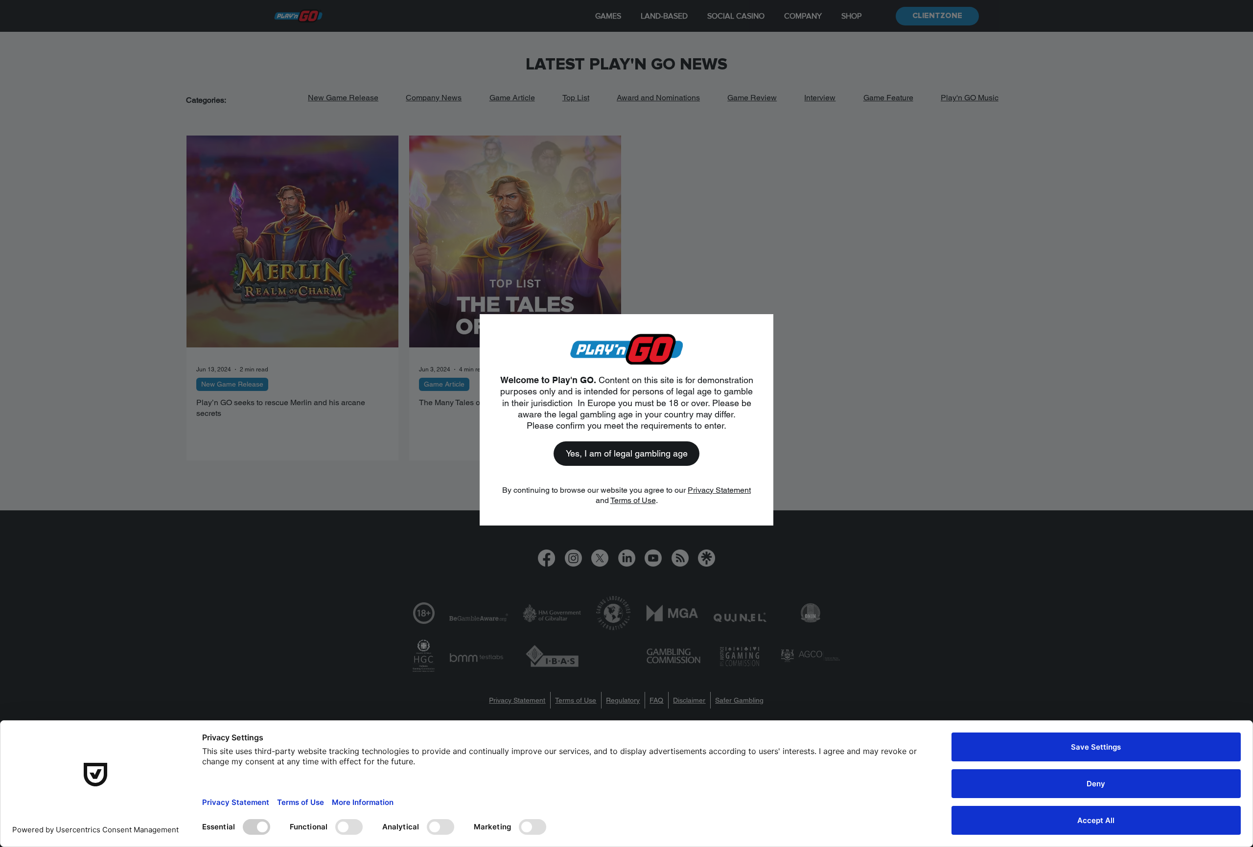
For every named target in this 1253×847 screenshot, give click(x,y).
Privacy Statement (719, 490)
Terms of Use (633, 500)
